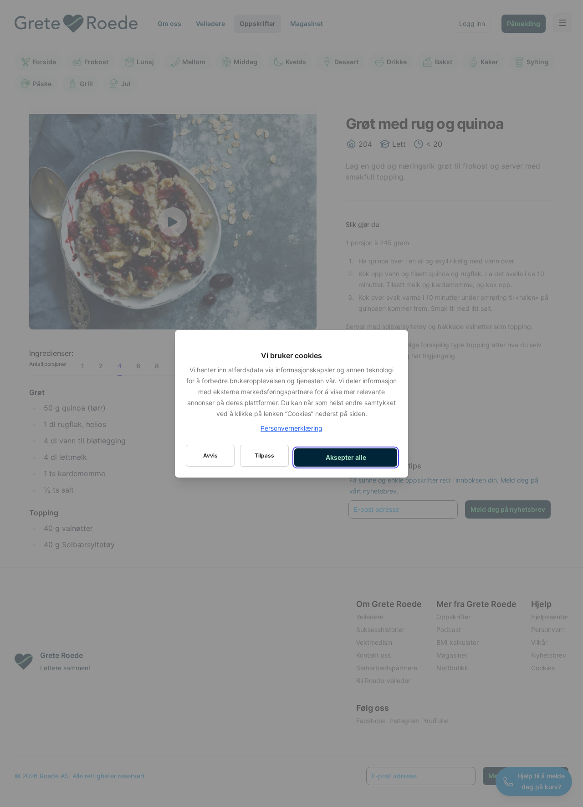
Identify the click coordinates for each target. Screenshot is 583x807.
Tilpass (264, 455)
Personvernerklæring (291, 428)
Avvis (210, 455)
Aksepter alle (346, 457)
